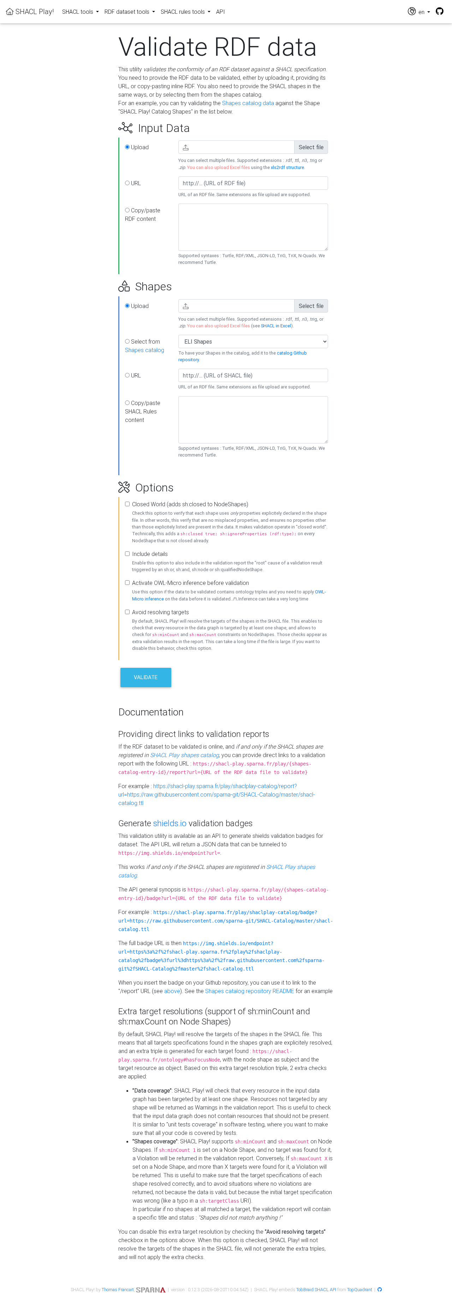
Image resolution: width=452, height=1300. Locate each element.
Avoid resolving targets (160, 612)
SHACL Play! (34, 11)
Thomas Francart (118, 1290)
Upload (139, 147)
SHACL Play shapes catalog (184, 754)
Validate (145, 677)
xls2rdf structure (287, 167)
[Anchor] (110, 128)
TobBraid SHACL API (316, 1290)
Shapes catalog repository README (249, 990)
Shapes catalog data (248, 103)
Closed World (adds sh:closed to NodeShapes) (190, 504)
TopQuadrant (359, 1290)
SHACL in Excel (276, 326)
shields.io (169, 823)
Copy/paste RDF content (142, 214)
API (220, 11)
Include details (150, 553)
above (172, 990)
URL (135, 183)
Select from (144, 345)
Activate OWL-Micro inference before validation (190, 582)
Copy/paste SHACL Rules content (142, 411)
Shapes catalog (144, 349)
